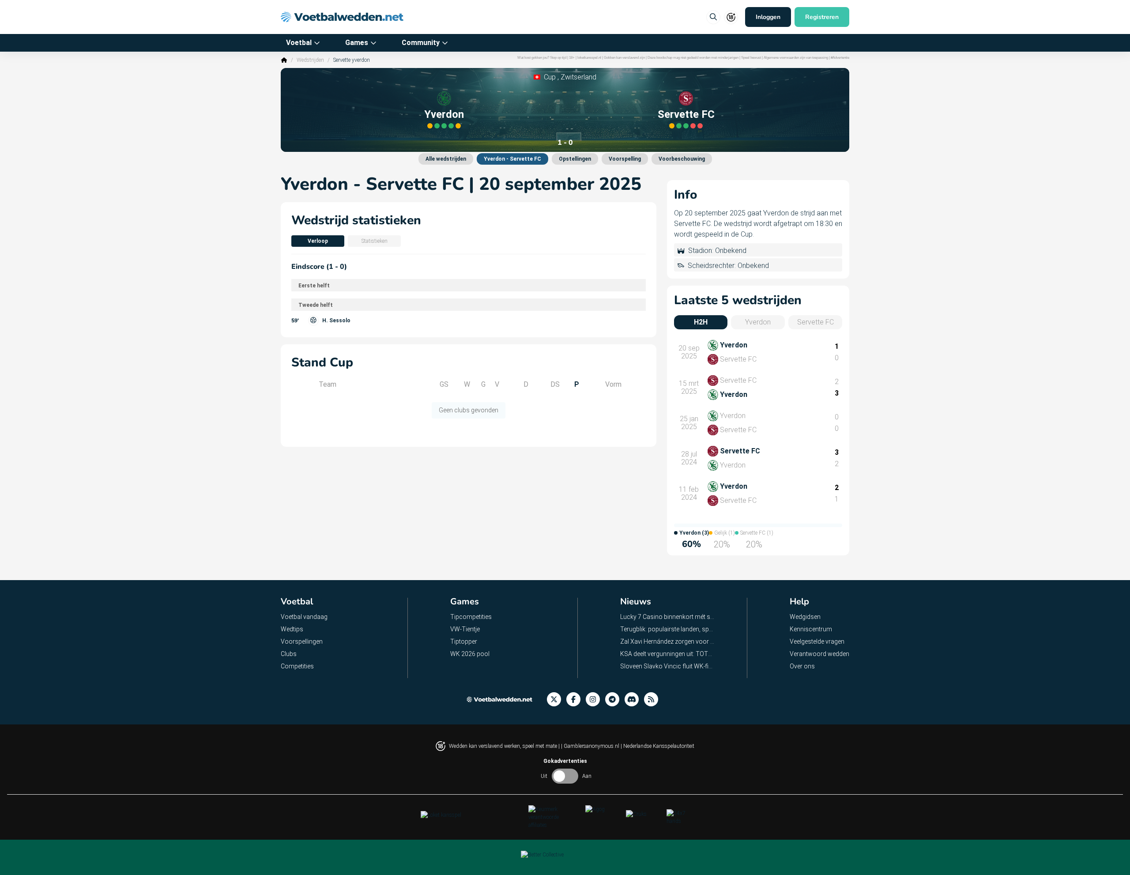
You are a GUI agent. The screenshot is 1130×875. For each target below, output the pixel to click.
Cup (549, 77)
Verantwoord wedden (819, 653)
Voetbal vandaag (304, 616)
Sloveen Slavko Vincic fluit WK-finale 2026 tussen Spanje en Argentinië (667, 666)
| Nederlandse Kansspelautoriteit (657, 746)
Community (421, 42)
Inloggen (768, 17)
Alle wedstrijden (446, 159)
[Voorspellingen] (653, 699)
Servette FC (686, 114)
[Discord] (634, 699)
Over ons (802, 666)
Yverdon (444, 114)
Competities (297, 666)
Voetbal (299, 42)
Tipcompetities (471, 616)
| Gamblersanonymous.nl (591, 746)
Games (356, 42)
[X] (556, 699)
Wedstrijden (310, 60)
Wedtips (292, 629)
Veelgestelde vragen (817, 641)
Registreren (822, 17)
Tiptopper (463, 641)
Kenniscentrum (811, 629)
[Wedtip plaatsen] (713, 17)
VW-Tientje (465, 629)
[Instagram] (595, 699)
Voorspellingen (302, 641)
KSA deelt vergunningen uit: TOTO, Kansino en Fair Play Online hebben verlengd (667, 653)
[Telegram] (615, 699)
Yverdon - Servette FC (512, 159)
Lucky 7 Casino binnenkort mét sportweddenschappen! (667, 616)
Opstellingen (575, 159)
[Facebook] (576, 699)
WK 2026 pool (470, 653)
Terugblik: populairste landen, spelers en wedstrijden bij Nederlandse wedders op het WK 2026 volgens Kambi (667, 629)
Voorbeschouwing (682, 159)
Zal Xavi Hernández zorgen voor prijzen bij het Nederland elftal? (667, 641)
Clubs (289, 653)
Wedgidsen (805, 616)
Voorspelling (625, 159)
